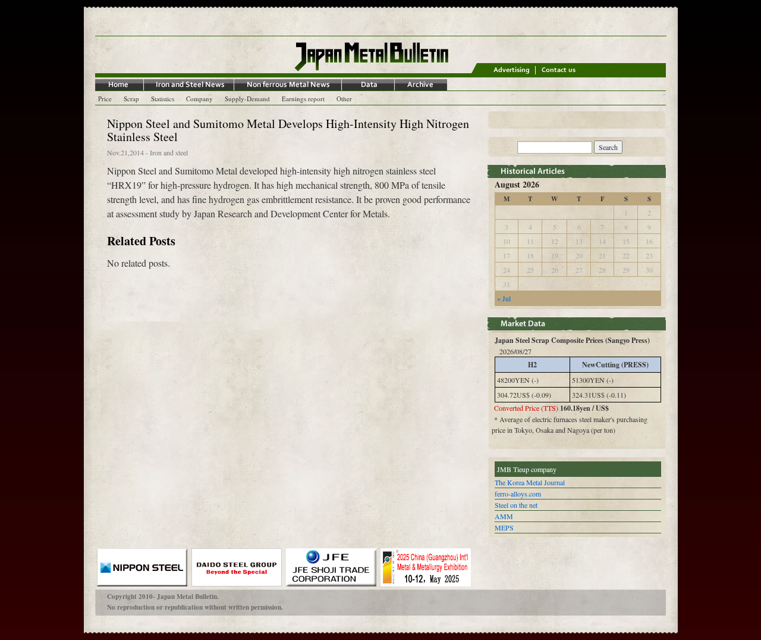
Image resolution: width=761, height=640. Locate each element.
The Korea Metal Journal (530, 482)
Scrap (131, 98)
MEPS (504, 527)
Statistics (162, 98)
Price (105, 98)
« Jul (504, 298)
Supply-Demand (247, 98)
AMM (504, 516)
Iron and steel (169, 152)
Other (344, 98)
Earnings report (303, 98)
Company (199, 98)
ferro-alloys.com (518, 493)
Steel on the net (516, 505)
